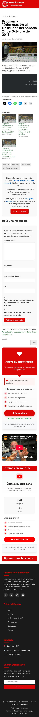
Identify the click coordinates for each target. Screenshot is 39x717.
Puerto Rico (26, 165)
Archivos (12, 16)
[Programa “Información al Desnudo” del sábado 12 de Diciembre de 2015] (9, 143)
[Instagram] (17, 595)
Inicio (4, 16)
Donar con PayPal (20, 211)
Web (6, 287)
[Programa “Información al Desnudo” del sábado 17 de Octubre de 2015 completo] (26, 118)
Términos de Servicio (14, 711)
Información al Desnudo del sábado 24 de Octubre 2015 (18, 96)
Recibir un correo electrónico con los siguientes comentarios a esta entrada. (19, 303)
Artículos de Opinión (16, 618)
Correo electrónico (12, 276)
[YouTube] (23, 595)
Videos (10, 630)
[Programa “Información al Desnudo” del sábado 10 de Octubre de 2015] (9, 118)
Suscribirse (19, 687)
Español (6, 165)
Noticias (11, 614)
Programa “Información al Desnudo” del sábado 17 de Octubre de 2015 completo (24, 129)
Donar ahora (20, 413)
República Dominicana (11, 168)
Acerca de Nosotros (19, 713)
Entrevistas (12, 626)
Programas (12, 622)
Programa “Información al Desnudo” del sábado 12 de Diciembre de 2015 (8, 152)
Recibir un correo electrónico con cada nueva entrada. (17, 313)
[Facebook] (6, 595)
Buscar (4, 339)
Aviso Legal (28, 711)
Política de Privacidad (19, 708)
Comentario (9, 240)
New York (15, 165)
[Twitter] (11, 595)
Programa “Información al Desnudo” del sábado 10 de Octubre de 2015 (8, 128)
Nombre (8, 265)
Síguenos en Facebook (18, 558)
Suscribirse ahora (20, 539)
